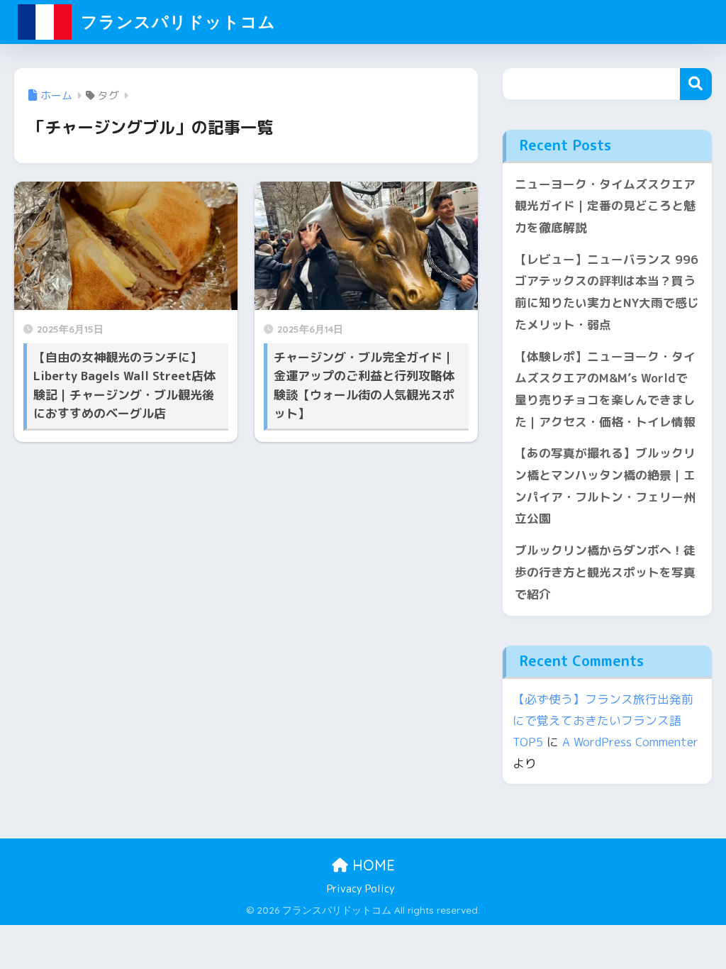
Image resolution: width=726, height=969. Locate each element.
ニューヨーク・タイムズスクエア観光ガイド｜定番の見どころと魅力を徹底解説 (605, 206)
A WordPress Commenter (630, 741)
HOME (371, 865)
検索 (696, 84)
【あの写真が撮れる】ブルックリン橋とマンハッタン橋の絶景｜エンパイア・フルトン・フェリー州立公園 (605, 485)
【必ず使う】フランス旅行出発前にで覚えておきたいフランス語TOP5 (603, 720)
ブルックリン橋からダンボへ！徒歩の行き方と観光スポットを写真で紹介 (605, 572)
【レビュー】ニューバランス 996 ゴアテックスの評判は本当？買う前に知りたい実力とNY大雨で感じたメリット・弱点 (607, 292)
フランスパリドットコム (176, 21)
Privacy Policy (361, 888)
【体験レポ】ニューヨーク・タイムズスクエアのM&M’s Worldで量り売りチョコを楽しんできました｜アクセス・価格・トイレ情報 (605, 389)
